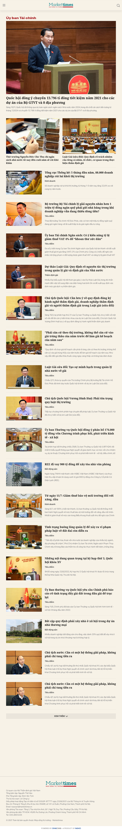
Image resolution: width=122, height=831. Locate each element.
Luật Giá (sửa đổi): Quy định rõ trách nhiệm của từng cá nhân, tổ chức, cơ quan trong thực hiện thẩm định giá (88, 159)
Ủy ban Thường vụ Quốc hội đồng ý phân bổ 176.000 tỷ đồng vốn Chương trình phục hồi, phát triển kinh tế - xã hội (79, 433)
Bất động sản (51, 469)
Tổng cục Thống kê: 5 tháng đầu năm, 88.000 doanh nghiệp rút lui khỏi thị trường (79, 174)
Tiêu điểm (49, 216)
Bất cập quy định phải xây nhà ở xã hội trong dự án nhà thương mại (80, 623)
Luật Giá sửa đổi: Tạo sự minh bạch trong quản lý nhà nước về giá (78, 368)
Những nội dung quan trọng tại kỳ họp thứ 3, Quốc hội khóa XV (79, 560)
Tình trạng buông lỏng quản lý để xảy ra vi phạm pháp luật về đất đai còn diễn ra (78, 528)
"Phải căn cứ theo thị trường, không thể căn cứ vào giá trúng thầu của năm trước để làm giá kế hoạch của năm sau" (79, 336)
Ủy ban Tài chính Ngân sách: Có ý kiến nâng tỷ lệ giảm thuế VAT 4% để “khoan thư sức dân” (77, 237)
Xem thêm (59, 716)
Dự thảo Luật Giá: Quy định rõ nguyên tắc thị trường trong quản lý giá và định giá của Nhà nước (80, 268)
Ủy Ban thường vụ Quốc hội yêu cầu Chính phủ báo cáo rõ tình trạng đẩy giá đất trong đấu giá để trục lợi (79, 593)
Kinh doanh (50, 181)
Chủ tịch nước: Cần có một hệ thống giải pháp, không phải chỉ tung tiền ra (80, 654)
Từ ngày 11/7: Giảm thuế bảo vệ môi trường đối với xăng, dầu (79, 497)
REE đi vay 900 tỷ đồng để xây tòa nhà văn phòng (78, 464)
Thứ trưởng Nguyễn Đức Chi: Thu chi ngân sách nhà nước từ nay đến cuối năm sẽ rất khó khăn (32, 159)
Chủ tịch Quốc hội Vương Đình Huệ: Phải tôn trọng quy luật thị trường (79, 400)
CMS (56, 828)
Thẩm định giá (51, 275)
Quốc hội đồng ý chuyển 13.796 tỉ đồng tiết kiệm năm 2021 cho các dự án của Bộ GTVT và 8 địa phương (60, 100)
